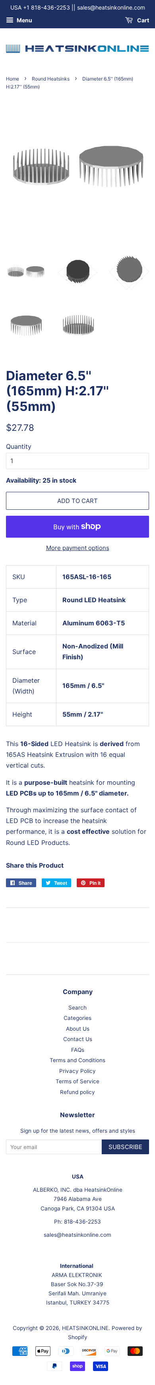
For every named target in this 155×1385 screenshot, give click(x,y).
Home (12, 79)
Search (77, 1007)
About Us (77, 1028)
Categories (77, 1018)
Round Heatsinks (51, 79)
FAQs (77, 1050)
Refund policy (77, 1092)
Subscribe (125, 1147)
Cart (142, 20)
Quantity (18, 446)
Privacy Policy (77, 1071)
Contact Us (77, 1039)
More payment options (77, 548)
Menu (23, 20)
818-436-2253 (82, 1221)
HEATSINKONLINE (85, 1328)
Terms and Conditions (77, 1060)
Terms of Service (77, 1081)
